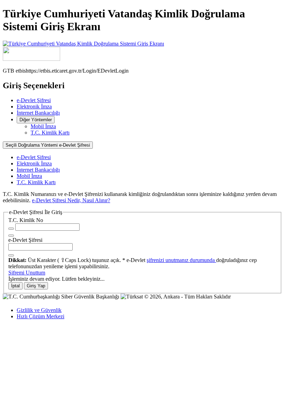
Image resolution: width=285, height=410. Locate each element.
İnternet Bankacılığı (38, 113)
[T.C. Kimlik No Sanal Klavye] (11, 236)
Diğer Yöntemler (35, 119)
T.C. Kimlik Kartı (50, 133)
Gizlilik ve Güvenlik (39, 310)
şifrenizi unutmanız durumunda (181, 260)
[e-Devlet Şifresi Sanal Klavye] (11, 255)
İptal (15, 285)
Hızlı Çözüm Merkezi (40, 316)
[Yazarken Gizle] (11, 229)
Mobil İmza (43, 126)
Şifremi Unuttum (26, 273)
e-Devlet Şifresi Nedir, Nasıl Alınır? (71, 200)
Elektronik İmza (34, 106)
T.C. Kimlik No (25, 220)
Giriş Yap (36, 285)
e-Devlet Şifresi (34, 100)
